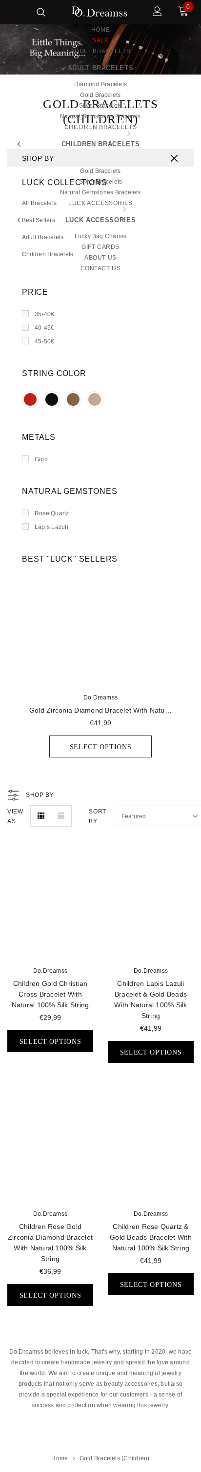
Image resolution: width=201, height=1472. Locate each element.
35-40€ (44, 314)
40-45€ (44, 327)
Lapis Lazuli (51, 527)
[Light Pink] (94, 399)
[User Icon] (157, 12)
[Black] (51, 399)
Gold (41, 459)
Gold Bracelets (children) (115, 1458)
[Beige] (73, 399)
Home (59, 1458)
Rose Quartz (52, 513)
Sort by (97, 816)
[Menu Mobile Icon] (13, 12)
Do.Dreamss (100, 697)
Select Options (101, 747)
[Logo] (99, 12)
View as (15, 816)
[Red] (30, 399)
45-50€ (44, 341)
